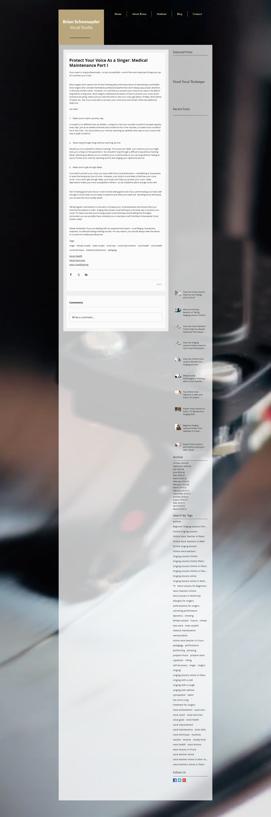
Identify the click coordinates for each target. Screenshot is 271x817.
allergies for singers (183, 600)
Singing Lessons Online (185, 556)
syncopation (179, 694)
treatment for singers (184, 704)
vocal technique (76, 250)
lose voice (178, 625)
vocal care (111, 245)
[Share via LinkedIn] (86, 274)
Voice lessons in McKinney (187, 595)
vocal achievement (182, 709)
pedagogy (112, 250)
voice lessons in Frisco (184, 749)
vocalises (196, 734)
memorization (180, 635)
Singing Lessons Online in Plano (190, 566)
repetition (178, 660)
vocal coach (179, 714)
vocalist (177, 739)
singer (72, 245)
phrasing (191, 650)
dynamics (178, 615)
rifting (188, 660)
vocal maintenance (183, 729)
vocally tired (199, 739)
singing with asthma (183, 690)
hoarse (194, 620)
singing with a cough (184, 685)
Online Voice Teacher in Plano (188, 536)
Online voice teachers (184, 551)
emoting (189, 615)
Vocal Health (75, 256)
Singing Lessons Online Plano (188, 561)
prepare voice (197, 655)
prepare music (180, 655)
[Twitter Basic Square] (179, 780)
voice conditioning (78, 264)
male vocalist (99, 245)
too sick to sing (181, 699)
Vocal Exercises (77, 260)
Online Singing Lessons (185, 531)
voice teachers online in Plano (188, 764)
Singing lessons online (185, 576)
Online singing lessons (185, 546)
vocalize (187, 739)
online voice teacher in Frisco (188, 640)
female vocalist (84, 245)
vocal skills (200, 729)
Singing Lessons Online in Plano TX (190, 571)
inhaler (203, 620)
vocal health (143, 245)
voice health (156, 245)
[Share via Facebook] (70, 274)
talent (191, 694)
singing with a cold (183, 680)
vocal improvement (127, 245)
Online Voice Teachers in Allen (189, 541)
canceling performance (185, 610)
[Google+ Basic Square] (184, 780)
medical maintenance (96, 250)
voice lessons (194, 744)
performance (192, 645)
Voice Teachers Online (184, 590)
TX (174, 585)
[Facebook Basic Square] (175, 780)
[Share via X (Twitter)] (78, 274)
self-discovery (180, 665)
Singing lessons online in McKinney (190, 581)
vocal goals (178, 719)
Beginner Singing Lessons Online (190, 526)
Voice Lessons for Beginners (192, 585)
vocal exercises (195, 714)
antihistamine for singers (186, 605)
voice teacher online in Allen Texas (190, 759)
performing (179, 650)
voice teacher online (183, 754)
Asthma (177, 521)
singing (177, 670)
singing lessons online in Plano (189, 675)
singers (201, 665)
